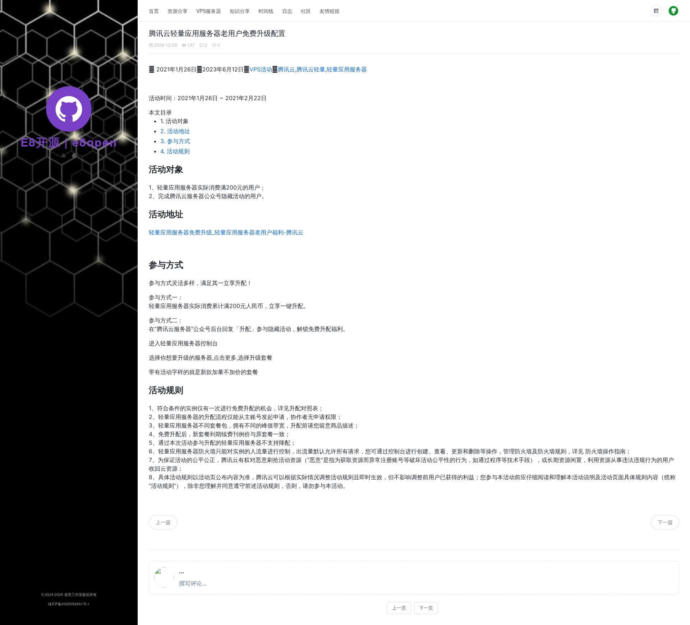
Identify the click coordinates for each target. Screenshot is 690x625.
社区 (306, 10)
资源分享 (177, 10)
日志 (287, 10)
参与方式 (175, 141)
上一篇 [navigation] (163, 522)
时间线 (265, 10)
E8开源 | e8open (69, 142)
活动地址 (175, 131)
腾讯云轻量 (310, 69)
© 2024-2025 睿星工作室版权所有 (69, 594)
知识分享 (240, 10)
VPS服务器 (208, 10)
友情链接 (329, 10)
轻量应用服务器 (347, 69)
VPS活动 (260, 69)
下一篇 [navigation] (665, 522)
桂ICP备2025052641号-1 (69, 603)
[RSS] (64, 154)
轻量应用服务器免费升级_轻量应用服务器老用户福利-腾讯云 (226, 232)
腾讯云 (286, 69)
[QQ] (74, 154)
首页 (154, 10)
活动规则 (175, 151)
